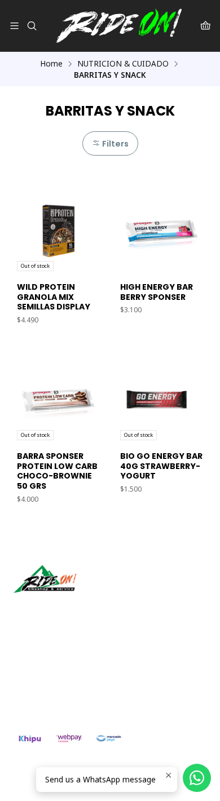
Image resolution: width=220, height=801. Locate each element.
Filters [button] (114, 143)
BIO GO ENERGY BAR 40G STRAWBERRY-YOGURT (161, 466)
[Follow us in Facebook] (74, 608)
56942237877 (51, 683)
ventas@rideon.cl (57, 667)
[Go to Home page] (119, 25)
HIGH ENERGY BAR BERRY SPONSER (156, 292)
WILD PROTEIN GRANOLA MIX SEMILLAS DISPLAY (53, 297)
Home (51, 64)
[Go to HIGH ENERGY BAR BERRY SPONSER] (161, 230)
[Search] (31, 25)
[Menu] (14, 25)
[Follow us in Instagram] (58, 608)
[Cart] (205, 25)
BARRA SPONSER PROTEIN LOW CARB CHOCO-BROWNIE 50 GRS (57, 471)
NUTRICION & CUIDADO (123, 64)
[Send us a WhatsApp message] (197, 778)
